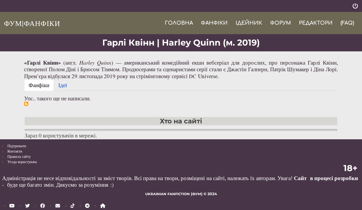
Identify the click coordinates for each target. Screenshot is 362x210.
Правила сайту (19, 156)
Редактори (316, 23)
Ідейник (249, 23)
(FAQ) (347, 23)
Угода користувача (22, 161)
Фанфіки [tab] (39, 85)
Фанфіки (214, 23)
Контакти (14, 151)
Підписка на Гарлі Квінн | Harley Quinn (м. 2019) (26, 104)
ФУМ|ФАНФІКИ (32, 23)
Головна (179, 23)
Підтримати (16, 145)
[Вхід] (355, 6)
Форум (280, 23)
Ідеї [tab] (62, 85)
